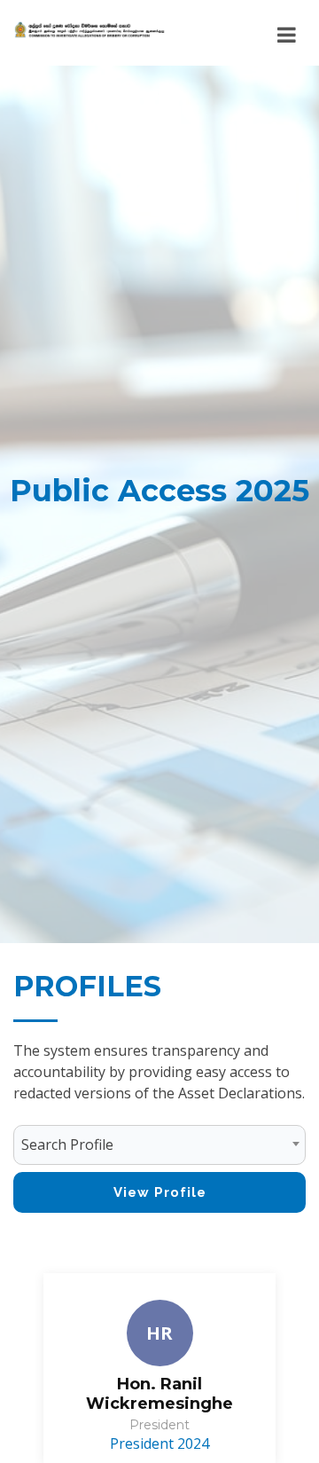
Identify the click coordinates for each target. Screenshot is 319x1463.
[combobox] (159, 1145)
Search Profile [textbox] (67, 1144)
